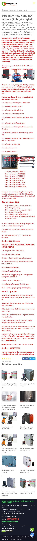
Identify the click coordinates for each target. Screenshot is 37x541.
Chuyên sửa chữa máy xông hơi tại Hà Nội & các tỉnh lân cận (9, 493)
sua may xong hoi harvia (9, 528)
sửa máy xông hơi (7, 524)
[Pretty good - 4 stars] (8, 359)
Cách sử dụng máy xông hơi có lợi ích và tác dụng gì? (9, 385)
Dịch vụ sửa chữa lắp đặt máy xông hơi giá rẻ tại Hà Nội (9, 450)
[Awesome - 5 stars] (10, 359)
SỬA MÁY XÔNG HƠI (9, 334)
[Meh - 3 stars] (6, 359)
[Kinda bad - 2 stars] (4, 359)
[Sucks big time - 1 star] (2, 359)
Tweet (33, 358)
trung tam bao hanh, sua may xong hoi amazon (16, 526)
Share (26, 358)
